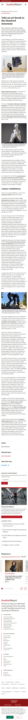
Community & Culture (7, 664)
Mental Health (6, 674)
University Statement (7, 620)
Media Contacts (15, 688)
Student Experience (8, 670)
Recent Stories (21, 684)
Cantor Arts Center (6, 195)
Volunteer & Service (7, 675)
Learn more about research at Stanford (12, 517)
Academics (5, 672)
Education (5, 643)
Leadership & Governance (8, 629)
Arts (4, 658)
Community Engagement (8, 656)
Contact (3, 688)
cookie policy (21, 713)
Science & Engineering (8, 648)
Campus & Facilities (7, 624)
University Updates (5, 684)
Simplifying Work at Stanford (9, 618)
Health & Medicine (7, 645)
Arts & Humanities (5, 13)
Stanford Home (7, 705)
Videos (2, 682)
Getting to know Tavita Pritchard (12, 541)
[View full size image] (14, 63)
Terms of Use (18, 705)
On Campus (6, 654)
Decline (18, 717)
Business (5, 639)
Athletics (5, 659)
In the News (17, 682)
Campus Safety (6, 662)
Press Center (22, 688)
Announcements (13, 684)
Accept (9, 717)
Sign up (4, 483)
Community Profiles (9, 682)
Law (4, 646)
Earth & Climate (6, 640)
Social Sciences (6, 649)
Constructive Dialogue (7, 617)
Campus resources (7, 661)
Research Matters (7, 636)
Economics (5, 642)
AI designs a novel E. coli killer (11, 545)
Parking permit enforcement (8, 91)
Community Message (7, 621)
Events (4, 665)
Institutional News (7, 627)
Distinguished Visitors (7, 626)
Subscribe (8, 688)
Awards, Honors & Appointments (10, 623)
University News (7, 614)
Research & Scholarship (8, 633)
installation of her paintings (8, 322)
